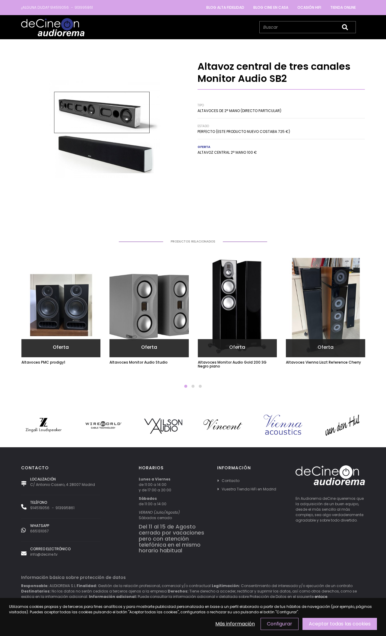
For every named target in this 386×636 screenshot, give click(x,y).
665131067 (39, 531)
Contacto (230, 480)
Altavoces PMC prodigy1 (43, 362)
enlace (321, 596)
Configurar (279, 623)
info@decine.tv (44, 554)
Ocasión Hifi (309, 7)
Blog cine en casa (270, 7)
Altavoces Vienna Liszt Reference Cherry (323, 362)
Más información (235, 624)
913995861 (83, 7)
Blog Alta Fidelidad (225, 7)
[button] (185, 386)
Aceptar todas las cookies (340, 623)
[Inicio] (52, 27)
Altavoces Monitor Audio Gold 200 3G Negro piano (232, 364)
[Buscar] (345, 27)
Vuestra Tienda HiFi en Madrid (249, 489)
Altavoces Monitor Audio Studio (138, 362)
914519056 (59, 7)
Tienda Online (343, 7)
